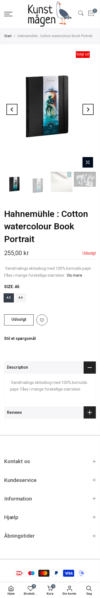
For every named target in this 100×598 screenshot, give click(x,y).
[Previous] (12, 109)
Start (8, 36)
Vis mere (74, 275)
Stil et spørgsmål (20, 338)
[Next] (88, 109)
